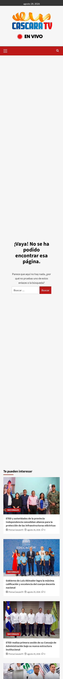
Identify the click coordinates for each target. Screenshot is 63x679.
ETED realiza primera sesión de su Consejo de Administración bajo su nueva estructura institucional (31, 646)
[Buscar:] (25, 290)
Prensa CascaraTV (16, 530)
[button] (6, 50)
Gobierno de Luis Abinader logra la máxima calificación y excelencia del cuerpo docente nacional (30, 584)
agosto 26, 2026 (33, 530)
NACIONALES (13, 510)
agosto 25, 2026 (33, 592)
